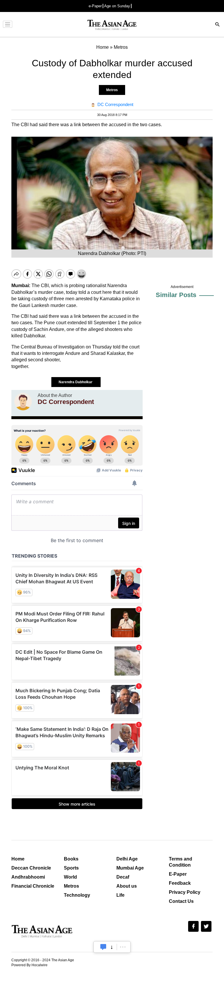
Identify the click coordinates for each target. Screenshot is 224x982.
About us (126, 886)
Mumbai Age (130, 867)
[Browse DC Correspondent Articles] (23, 401)
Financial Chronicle (32, 886)
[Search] (217, 25)
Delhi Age (127, 858)
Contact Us (181, 901)
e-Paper (95, 6)
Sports (71, 867)
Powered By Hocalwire (29, 965)
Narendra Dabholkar (76, 382)
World (70, 877)
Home (17, 858)
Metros (112, 90)
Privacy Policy (184, 892)
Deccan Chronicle (31, 867)
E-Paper (178, 874)
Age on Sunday (117, 6)
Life (120, 895)
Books (71, 858)
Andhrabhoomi (28, 877)
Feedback (180, 883)
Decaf (122, 877)
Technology (77, 895)
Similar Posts (176, 295)
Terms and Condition (180, 862)
